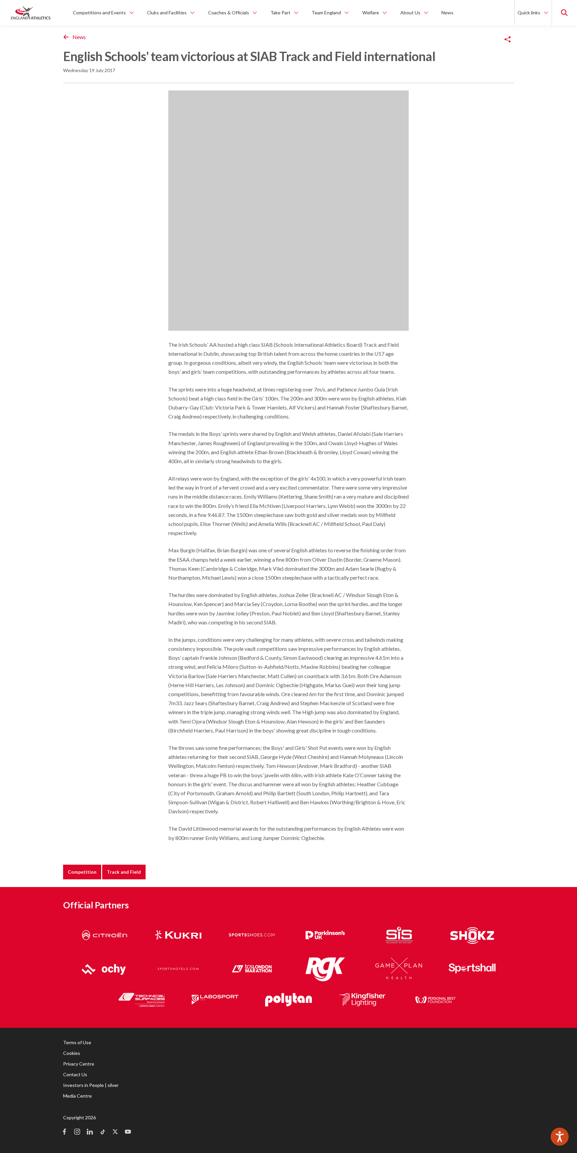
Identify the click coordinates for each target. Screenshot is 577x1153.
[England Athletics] (31, 12)
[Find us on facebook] (64, 1132)
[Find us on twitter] (115, 1132)
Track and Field (124, 872)
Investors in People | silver (91, 1085)
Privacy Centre (78, 1064)
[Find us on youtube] (128, 1132)
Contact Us (75, 1074)
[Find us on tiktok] (102, 1132)
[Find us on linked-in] (89, 1132)
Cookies (71, 1053)
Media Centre (77, 1096)
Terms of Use (77, 1042)
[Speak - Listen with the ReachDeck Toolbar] (560, 1137)
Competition (82, 872)
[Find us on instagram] (77, 1132)
